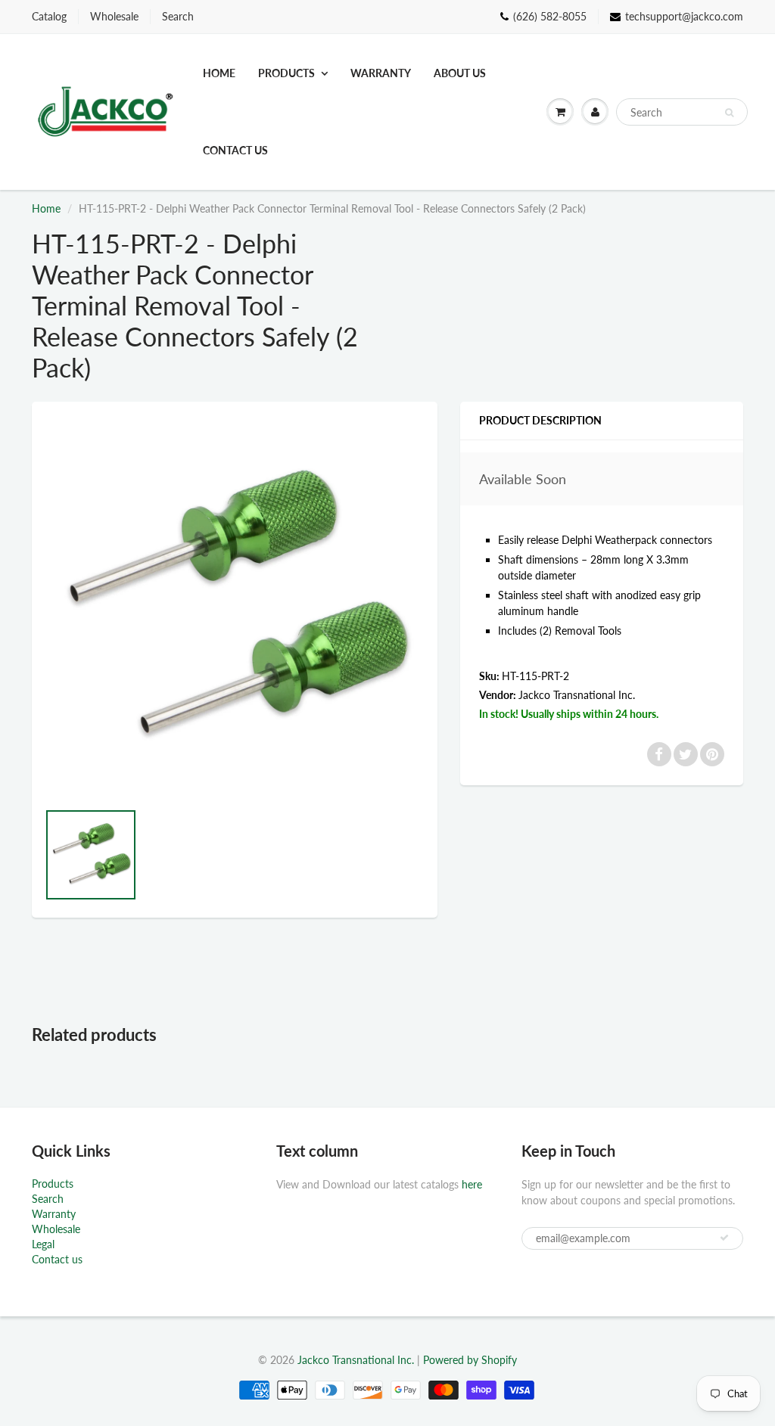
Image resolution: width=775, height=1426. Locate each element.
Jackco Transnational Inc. (576, 694)
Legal (43, 1244)
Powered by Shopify (470, 1359)
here (472, 1184)
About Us (460, 73)
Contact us (235, 150)
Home (219, 73)
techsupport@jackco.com (684, 16)
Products (286, 73)
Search (178, 16)
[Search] (729, 113)
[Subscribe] (724, 1238)
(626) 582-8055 (550, 16)
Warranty (380, 73)
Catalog (49, 16)
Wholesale (114, 16)
